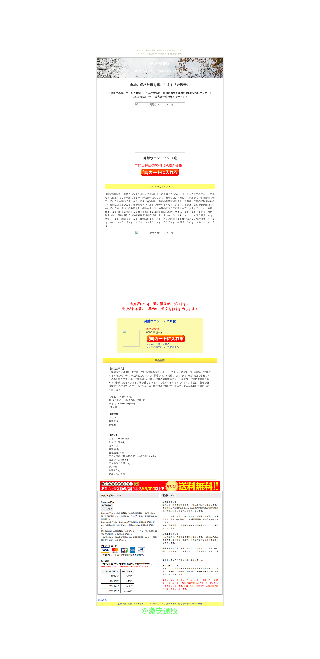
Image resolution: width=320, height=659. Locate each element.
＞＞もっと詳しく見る (158, 344)
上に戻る (102, 599)
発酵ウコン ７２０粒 (160, 321)
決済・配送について (143, 603)
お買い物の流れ (125, 603)
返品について (159, 603)
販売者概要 (171, 603)
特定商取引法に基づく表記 (190, 603)
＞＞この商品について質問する (162, 347)
